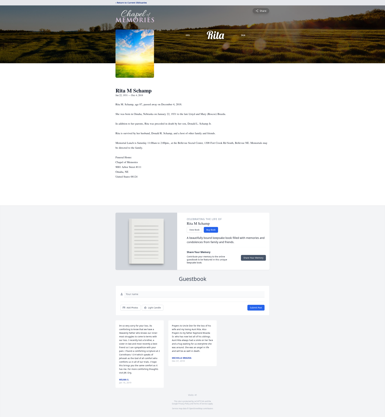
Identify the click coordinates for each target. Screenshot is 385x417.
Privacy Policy (184, 403)
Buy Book (211, 229)
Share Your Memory (253, 257)
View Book (194, 229)
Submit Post (256, 307)
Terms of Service (201, 403)
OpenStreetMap (195, 408)
